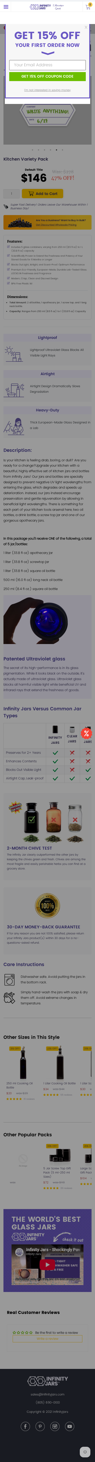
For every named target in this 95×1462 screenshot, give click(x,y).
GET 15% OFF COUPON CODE (47, 76)
